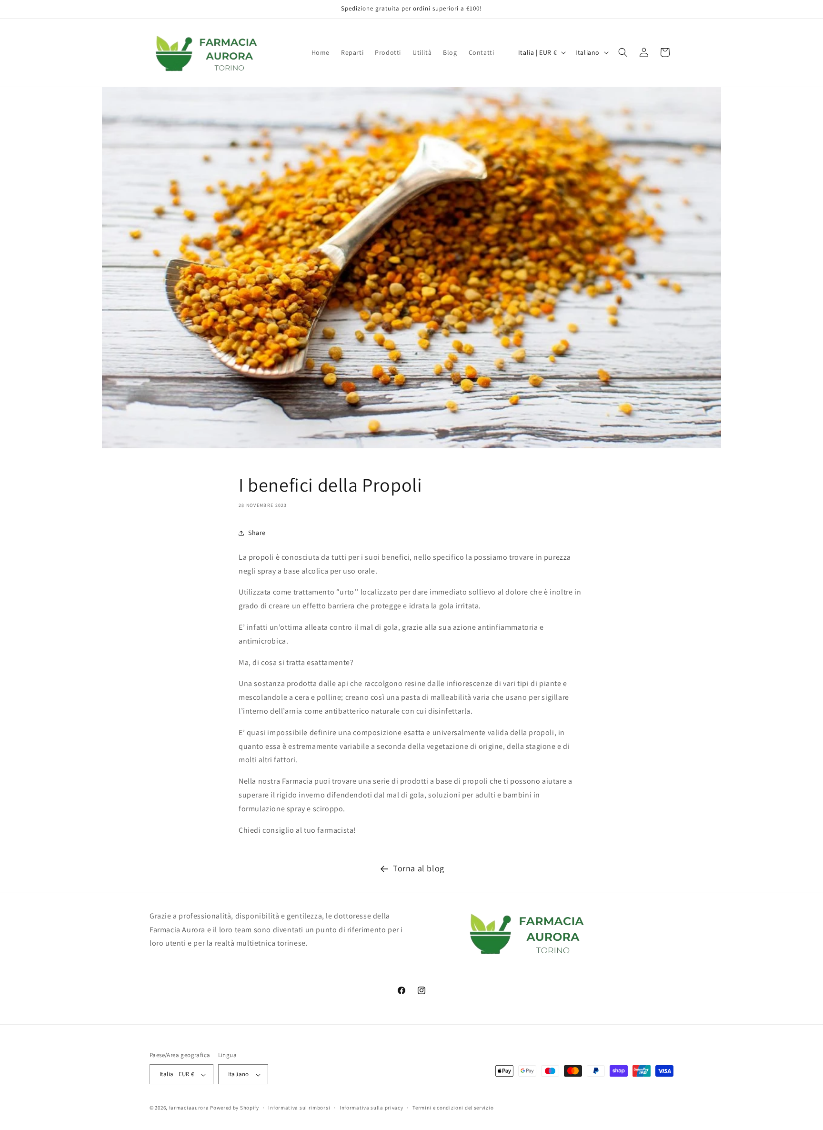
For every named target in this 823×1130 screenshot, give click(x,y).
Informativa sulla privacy (371, 1107)
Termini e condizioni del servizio (452, 1107)
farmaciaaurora (189, 1108)
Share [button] (257, 532)
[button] (622, 52)
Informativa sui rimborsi (299, 1107)
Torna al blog (418, 868)
